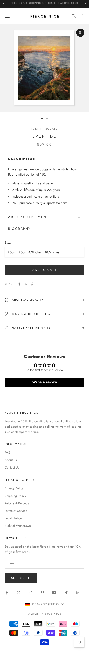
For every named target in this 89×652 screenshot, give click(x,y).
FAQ (7, 452)
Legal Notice (13, 518)
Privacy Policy (14, 488)
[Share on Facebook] (19, 284)
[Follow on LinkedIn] (78, 592)
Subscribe (20, 578)
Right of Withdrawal (18, 525)
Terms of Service (16, 510)
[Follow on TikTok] (66, 592)
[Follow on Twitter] (18, 592)
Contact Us (12, 467)
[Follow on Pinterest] (42, 592)
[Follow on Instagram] (30, 592)
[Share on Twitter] (26, 284)
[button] (44, 158)
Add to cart (44, 270)
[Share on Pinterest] (32, 284)
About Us (11, 460)
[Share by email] (38, 284)
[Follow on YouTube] (54, 592)
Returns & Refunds (17, 503)
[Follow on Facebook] (7, 592)
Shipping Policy (15, 495)
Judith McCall (44, 129)
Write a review (44, 382)
